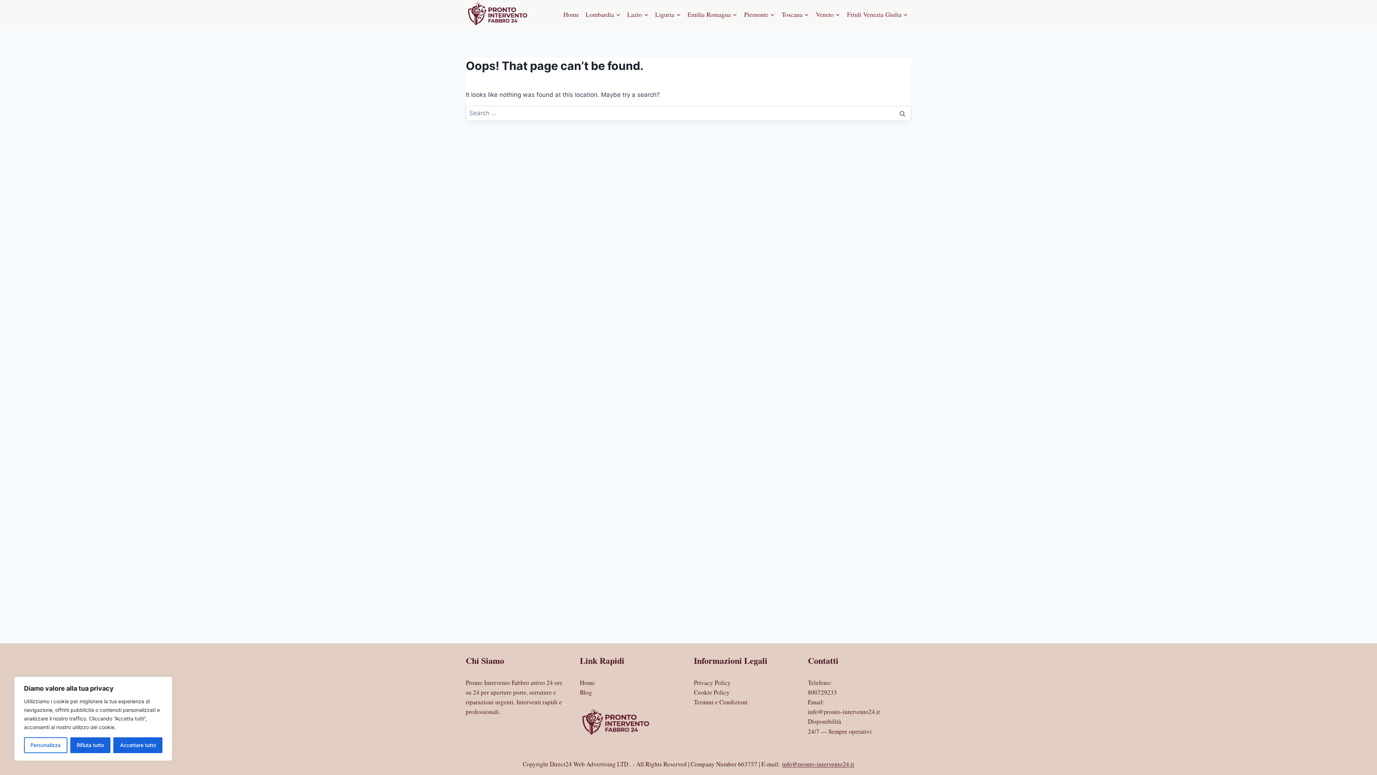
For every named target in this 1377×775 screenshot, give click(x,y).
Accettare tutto (138, 745)
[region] (93, 719)
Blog (586, 692)
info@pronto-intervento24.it (844, 712)
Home (571, 14)
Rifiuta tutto (90, 745)
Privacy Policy (712, 682)
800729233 (822, 692)
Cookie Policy (712, 692)
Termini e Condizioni (721, 702)
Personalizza (45, 745)
